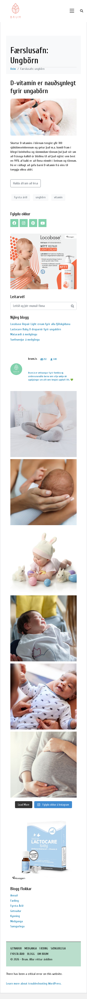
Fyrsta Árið (16, 906)
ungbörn (41, 197)
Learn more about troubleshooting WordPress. (33, 983)
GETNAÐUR (16, 948)
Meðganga (16, 921)
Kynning (15, 916)
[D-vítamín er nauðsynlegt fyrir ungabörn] (43, 117)
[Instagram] (24, 223)
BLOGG (31, 954)
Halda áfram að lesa (25, 183)
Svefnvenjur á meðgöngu (25, 339)
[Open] (43, 424)
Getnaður (15, 911)
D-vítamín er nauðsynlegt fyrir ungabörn (43, 87)
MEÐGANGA (30, 948)
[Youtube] (42, 223)
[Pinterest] (33, 223)
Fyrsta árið (20, 197)
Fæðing (14, 901)
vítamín (58, 197)
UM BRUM (42, 954)
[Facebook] (14, 223)
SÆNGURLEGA (58, 948)
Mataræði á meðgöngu (23, 334)
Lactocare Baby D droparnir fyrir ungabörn (35, 329)
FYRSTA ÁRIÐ (17, 954)
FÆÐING (43, 948)
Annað (14, 895)
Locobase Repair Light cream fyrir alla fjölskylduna (40, 324)
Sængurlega (17, 926)
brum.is (43, 395)
